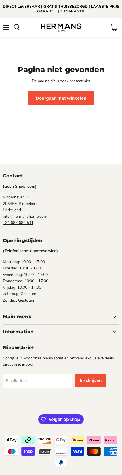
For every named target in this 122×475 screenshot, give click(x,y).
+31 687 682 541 (18, 222)
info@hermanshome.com (25, 216)
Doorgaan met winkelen (61, 98)
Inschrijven (91, 380)
